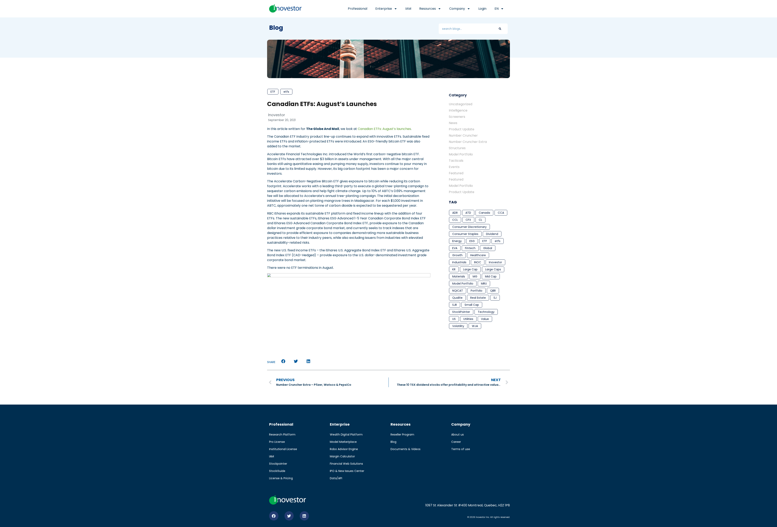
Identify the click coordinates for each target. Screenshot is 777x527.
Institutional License (283, 449)
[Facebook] (273, 516)
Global (487, 248)
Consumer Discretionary (469, 227)
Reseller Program (402, 434)
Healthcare (478, 255)
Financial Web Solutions (346, 464)
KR (453, 269)
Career (456, 442)
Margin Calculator (342, 456)
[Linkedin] (304, 516)
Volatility (458, 326)
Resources (427, 8)
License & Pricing (281, 478)
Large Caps (493, 269)
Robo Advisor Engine (344, 449)
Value (485, 319)
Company (457, 8)
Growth (457, 255)
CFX (468, 220)
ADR (455, 213)
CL (480, 220)
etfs (286, 92)
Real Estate (478, 298)
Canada (484, 213)
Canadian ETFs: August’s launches (384, 128)
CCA (501, 213)
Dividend (492, 234)
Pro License (277, 442)
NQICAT (457, 291)
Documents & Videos (405, 449)
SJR (454, 305)
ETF (273, 92)
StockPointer (461, 312)
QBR (493, 291)
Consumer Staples (465, 234)
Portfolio (476, 291)
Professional (357, 8)
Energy (457, 241)
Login (482, 8)
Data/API (336, 478)
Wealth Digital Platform (346, 434)
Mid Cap (491, 276)
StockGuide (277, 471)
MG (475, 276)
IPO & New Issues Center (347, 471)
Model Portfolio (462, 284)
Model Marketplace (343, 442)
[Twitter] (289, 516)
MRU (484, 284)
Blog (393, 442)
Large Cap (470, 269)
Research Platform (282, 434)
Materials (458, 276)
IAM (408, 8)
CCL (455, 220)
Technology (486, 312)
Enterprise (383, 8)
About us (457, 434)
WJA (475, 326)
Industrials (459, 262)
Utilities (468, 319)
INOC (477, 262)
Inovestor (495, 262)
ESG (472, 241)
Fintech (470, 248)
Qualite (457, 298)
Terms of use (460, 449)
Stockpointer (278, 464)
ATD (468, 213)
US (454, 319)
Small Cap (472, 305)
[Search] (500, 28)
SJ (495, 298)
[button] (283, 361)
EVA (454, 248)
